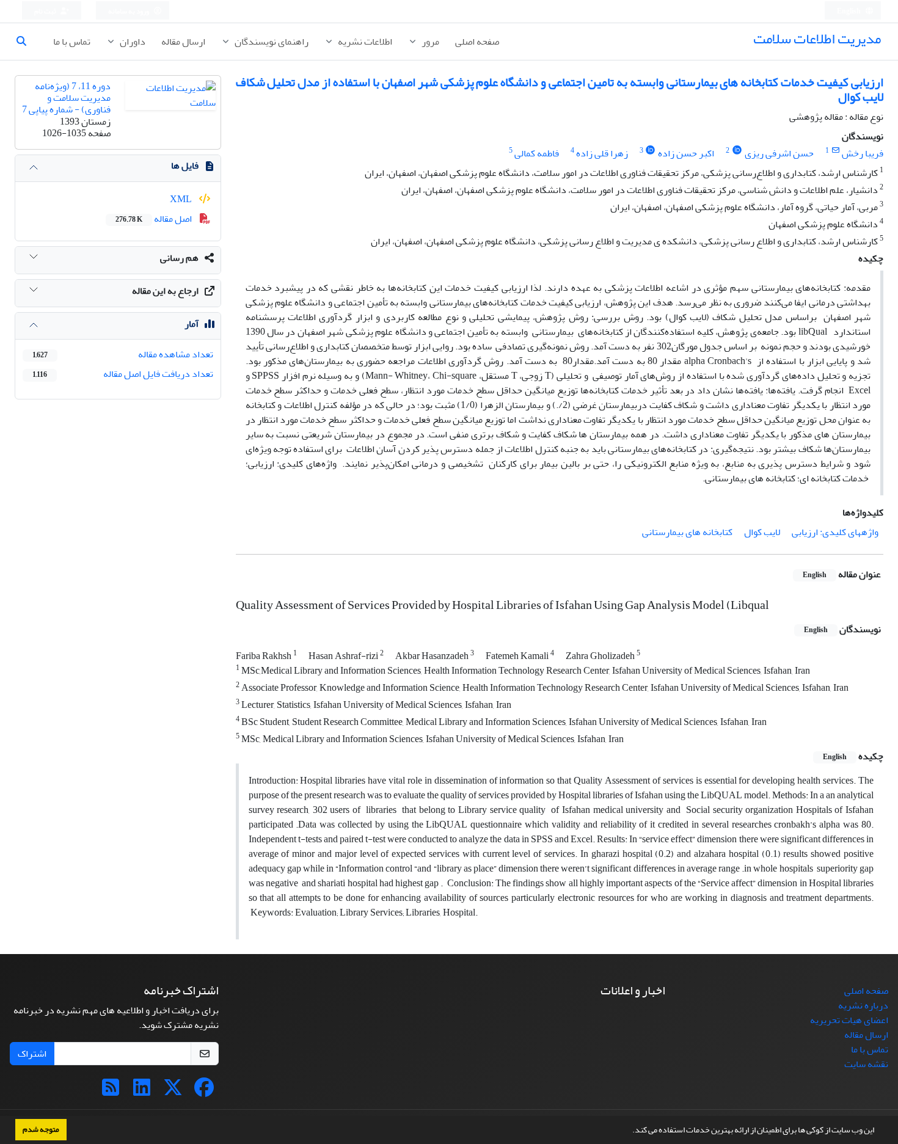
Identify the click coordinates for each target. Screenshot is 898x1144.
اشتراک (32, 1053)
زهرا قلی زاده (602, 153)
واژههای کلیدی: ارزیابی (835, 532)
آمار (191, 324)
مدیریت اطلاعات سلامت (817, 38)
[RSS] (110, 1091)
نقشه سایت (866, 1064)
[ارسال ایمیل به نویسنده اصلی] (835, 151)
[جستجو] (26, 41)
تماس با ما (71, 41)
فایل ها (185, 165)
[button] (629, 1131)
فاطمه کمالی (536, 153)
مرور (429, 41)
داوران (131, 41)
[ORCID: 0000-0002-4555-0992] (651, 151)
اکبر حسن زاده (686, 153)
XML (182, 199)
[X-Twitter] (173, 1091)
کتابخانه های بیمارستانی (687, 532)
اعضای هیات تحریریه (849, 1020)
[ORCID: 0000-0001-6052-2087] (737, 151)
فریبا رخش (862, 153)
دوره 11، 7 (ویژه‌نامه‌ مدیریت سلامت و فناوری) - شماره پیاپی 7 (66, 97)
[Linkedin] (141, 1091)
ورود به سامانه (129, 11)
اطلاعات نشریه (364, 41)
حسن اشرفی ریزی (779, 153)
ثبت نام (45, 11)
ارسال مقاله (183, 41)
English (849, 11)
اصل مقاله (154, 218)
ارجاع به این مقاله (165, 291)
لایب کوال (762, 532)
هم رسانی (179, 258)
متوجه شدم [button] (41, 1129)
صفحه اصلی (477, 41)
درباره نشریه (863, 1005)
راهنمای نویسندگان (270, 41)
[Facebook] (204, 1091)
